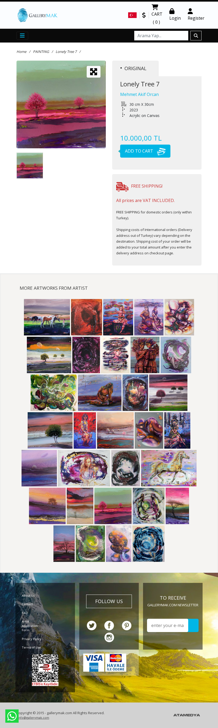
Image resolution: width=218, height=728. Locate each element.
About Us (28, 595)
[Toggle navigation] (22, 36)
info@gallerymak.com (33, 717)
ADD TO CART (139, 151)
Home (21, 51)
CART (157, 18)
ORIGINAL (135, 68)
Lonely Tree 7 (66, 51)
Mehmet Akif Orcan (139, 94)
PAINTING (41, 51)
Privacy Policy (31, 639)
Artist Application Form (30, 625)
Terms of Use (31, 647)
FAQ (25, 613)
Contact (27, 604)
